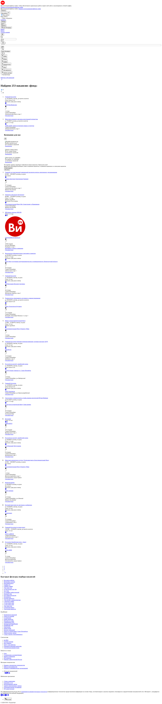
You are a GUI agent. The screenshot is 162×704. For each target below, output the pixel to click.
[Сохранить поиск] (2, 47)
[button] (2, 29)
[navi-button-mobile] (2, 34)
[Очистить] (3, 43)
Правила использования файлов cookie (29, 9)
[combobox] (8, 39)
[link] (3, 25)
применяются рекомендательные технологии (34, 691)
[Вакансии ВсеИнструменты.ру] (82, 226)
